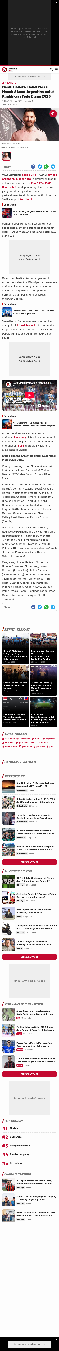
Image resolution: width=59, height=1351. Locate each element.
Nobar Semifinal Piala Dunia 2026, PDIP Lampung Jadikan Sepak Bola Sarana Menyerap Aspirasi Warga (34, 424)
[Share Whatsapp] (46, 166)
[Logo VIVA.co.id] (9, 69)
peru (51, 746)
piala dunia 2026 (26, 742)
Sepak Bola (29, 174)
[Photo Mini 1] (6, 156)
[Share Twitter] (39, 166)
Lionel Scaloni (26, 325)
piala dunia (27, 746)
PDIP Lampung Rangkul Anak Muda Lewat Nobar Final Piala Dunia (34, 212)
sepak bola (10, 739)
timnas (52, 174)
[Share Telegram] (53, 166)
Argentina (8, 178)
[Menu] (56, 69)
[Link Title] (8, 786)
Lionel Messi (24, 178)
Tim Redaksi (13, 105)
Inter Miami (25, 199)
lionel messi (25, 739)
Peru (21, 445)
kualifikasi (37, 182)
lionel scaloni (11, 746)
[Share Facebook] (33, 166)
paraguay (40, 746)
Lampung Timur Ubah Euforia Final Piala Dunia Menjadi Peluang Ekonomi (34, 312)
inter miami (44, 742)
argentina (50, 739)
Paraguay (20, 437)
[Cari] (51, 69)
